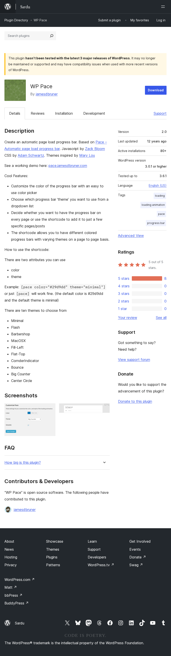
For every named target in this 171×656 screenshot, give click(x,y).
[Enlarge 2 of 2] (104, 409)
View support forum (134, 359)
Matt (10, 587)
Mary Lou (87, 155)
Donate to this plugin (135, 401)
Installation (64, 113)
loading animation (153, 204)
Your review (127, 317)
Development (94, 113)
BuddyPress (16, 603)
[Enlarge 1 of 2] (49, 409)
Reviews (38, 113)
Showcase (54, 541)
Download (156, 90)
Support (160, 113)
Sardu (19, 623)
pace (161, 214)
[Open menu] (164, 6)
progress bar (156, 223)
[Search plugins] (51, 35)
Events (135, 549)
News (9, 549)
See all (161, 317)
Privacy (10, 565)
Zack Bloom (95, 148)
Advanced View (131, 235)
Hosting (10, 557)
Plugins (51, 557)
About (9, 541)
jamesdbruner (47, 94)
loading (160, 195)
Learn (92, 541)
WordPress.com (19, 579)
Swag (136, 565)
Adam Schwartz (31, 155)
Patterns (53, 565)
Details (14, 113)
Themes (52, 549)
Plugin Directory (16, 20)
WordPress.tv (101, 565)
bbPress (13, 595)
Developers (97, 557)
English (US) (158, 185)
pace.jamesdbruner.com (68, 165)
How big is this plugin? (22, 462)
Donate (137, 557)
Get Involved (140, 541)
